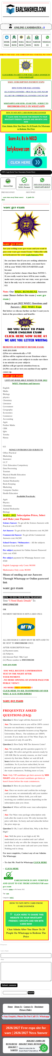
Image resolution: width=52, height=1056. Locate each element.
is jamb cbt (30, 197)
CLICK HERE (12, 869)
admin (11, 889)
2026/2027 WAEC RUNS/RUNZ (32, 1044)
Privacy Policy (26, 1010)
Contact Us (28, 1007)
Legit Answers (32, 255)
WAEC (12, 897)
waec (7, 893)
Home (10, 1007)
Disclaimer (39, 1007)
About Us (18, 1007)
